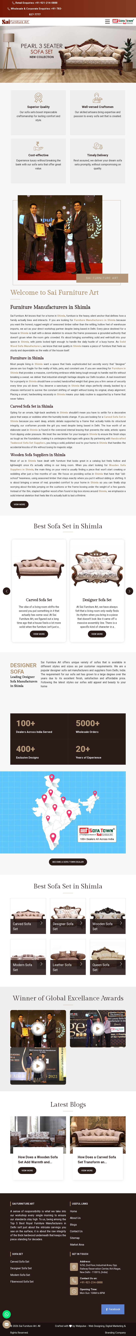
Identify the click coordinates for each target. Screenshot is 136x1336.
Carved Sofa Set (39, 600)
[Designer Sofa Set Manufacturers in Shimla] (97, 565)
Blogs (73, 1224)
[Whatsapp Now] (6, 1314)
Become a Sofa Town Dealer (68, 862)
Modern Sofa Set (20, 1275)
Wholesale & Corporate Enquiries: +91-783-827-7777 (36, 11)
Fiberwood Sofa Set (22, 1281)
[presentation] (6, 591)
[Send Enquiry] (6, 1324)
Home (73, 1211)
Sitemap (75, 1238)
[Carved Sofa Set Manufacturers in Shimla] (39, 565)
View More (19, 504)
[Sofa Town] (123, 21)
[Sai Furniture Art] (16, 21)
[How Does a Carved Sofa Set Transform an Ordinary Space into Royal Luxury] (98, 1135)
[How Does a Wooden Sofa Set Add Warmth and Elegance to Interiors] (38, 1135)
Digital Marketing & (116, 1326)
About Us (75, 1218)
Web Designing (96, 1326)
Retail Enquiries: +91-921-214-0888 (36, 2)
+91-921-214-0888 (91, 1282)
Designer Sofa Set (97, 600)
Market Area (77, 1244)
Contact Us (76, 1231)
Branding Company (115, 1332)
